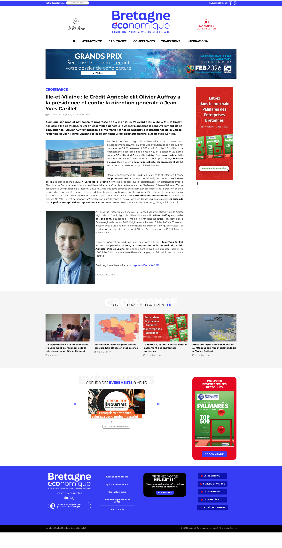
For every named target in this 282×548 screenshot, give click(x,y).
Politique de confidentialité (74, 528)
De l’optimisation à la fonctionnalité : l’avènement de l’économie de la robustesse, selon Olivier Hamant (67, 347)
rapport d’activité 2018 (146, 265)
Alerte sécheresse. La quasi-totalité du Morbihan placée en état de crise (116, 346)
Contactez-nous (117, 492)
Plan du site (117, 509)
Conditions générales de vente (117, 500)
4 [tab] (121, 421)
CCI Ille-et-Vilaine (214, 483)
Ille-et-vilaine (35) (105, 274)
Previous (75, 404)
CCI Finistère (211, 499)
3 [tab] (118, 421)
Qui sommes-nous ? (117, 484)
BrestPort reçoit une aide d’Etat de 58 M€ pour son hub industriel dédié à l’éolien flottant (214, 347)
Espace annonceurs (117, 476)
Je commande (214, 454)
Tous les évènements (116, 426)
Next (158, 404)
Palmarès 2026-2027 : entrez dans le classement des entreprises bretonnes (165, 347)
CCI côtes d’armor (214, 507)
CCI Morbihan (212, 491)
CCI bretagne (212, 475)
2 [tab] (115, 421)
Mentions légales (53, 528)
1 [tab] (111, 421)
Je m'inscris (165, 492)
